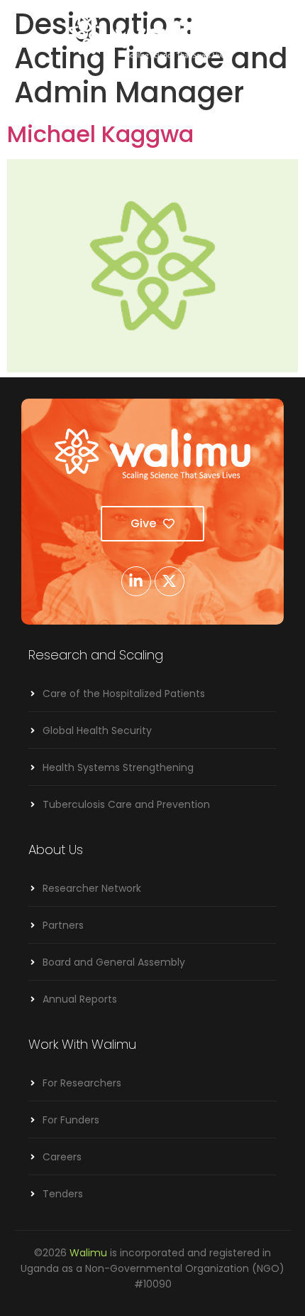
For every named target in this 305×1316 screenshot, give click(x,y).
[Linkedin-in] (136, 581)
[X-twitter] (169, 581)
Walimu (88, 1253)
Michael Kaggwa (100, 134)
